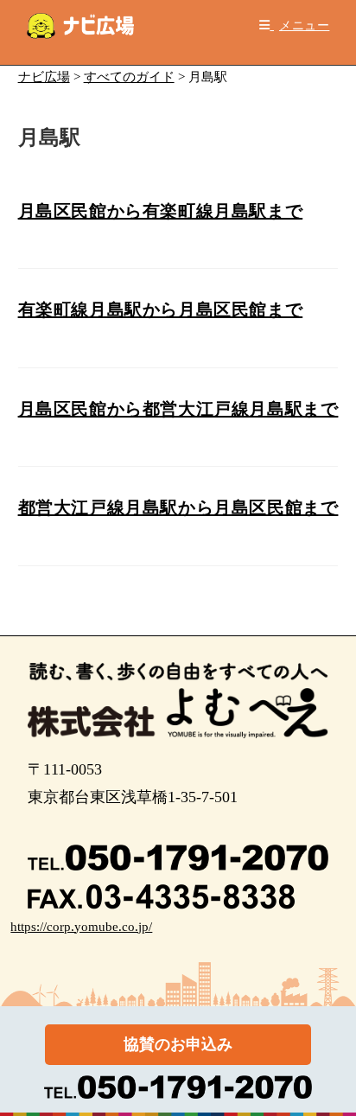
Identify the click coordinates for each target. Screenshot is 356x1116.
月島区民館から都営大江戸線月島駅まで (178, 408)
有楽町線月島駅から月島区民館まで (160, 309)
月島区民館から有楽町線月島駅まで (160, 210)
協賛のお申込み (178, 1044)
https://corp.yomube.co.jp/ (81, 927)
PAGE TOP (331, 1068)
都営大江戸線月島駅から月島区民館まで (178, 507)
